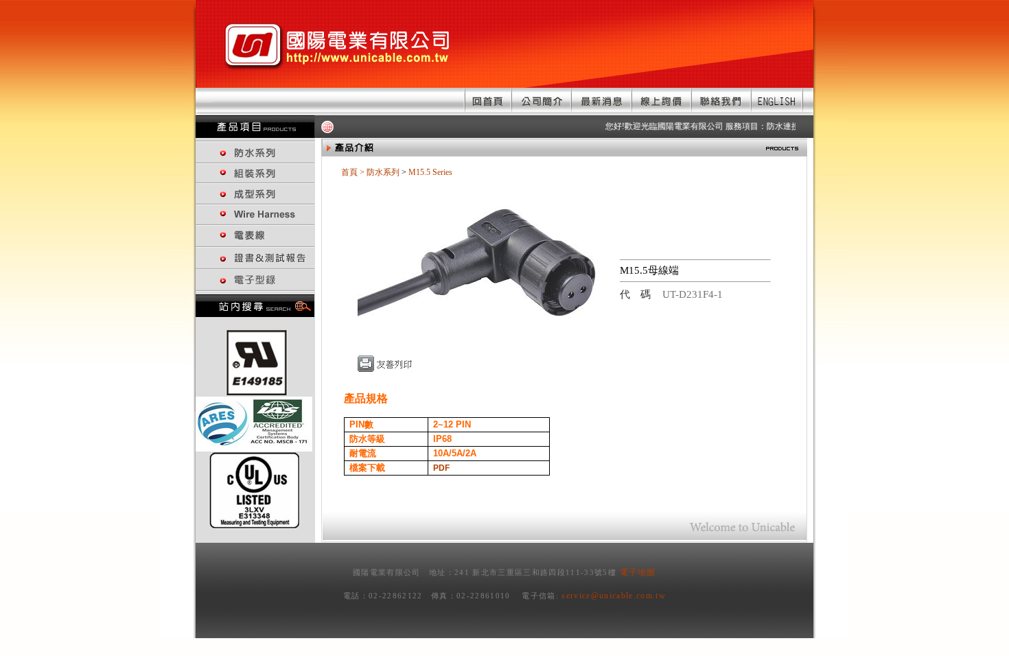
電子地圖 (638, 572)
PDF (441, 468)
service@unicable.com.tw (613, 595)
